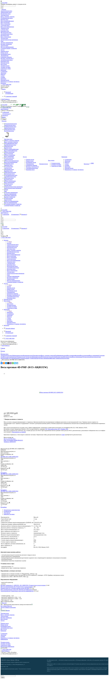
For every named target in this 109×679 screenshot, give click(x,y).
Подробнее (4, 472)
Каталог (9, 243)
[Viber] (10, 363)
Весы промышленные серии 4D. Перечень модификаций (16, 589)
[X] (8, 363)
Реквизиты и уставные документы (10, 638)
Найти (2, 677)
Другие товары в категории (8, 607)
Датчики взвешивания (44, 358)
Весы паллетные (84, 355)
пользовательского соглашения (67, 669)
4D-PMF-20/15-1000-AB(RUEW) (9, 456)
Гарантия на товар (6, 645)
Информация (4, 639)
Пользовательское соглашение (25, 668)
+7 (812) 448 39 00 (6, 84)
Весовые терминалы (56, 358)
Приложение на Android (18, 432)
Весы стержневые (94, 355)
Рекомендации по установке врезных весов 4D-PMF (15, 588)
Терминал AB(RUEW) (10, 441)
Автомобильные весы (58, 357)
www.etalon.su (59, 664)
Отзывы (3, 636)
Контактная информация (7, 646)
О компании (4, 633)
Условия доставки (5, 643)
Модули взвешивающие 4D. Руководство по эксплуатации (17, 586)
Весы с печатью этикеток (48, 355)
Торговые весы (37, 355)
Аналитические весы (6, 355)
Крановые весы (37, 357)
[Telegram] (17, 363)
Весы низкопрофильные (73, 355)
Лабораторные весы (17, 355)
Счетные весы (29, 357)
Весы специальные (77, 357)
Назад (10, 241)
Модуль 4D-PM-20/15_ (10, 439)
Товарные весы (21, 357)
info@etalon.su (5, 99)
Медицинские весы (46, 357)
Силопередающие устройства (28, 358)
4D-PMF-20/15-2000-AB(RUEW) (9, 474)
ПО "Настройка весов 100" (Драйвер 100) (56, 429)
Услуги (9, 286)
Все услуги (4, 629)
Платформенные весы (61, 355)
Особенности (7, 511)
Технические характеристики (12, 510)
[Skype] (15, 363)
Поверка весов (5, 623)
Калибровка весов (6, 626)
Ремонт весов (4, 625)
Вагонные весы (68, 357)
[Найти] (2, 8)
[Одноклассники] (4, 363)
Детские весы (86, 357)
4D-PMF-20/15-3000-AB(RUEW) (9, 491)
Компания (10, 312)
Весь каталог (4, 619)
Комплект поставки (9, 514)
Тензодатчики (65, 358)
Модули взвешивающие (13, 358)
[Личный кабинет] (1, 216)
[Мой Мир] (6, 363)
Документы (7, 512)
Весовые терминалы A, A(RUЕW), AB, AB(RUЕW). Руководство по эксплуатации (23, 585)
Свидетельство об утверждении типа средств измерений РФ (17, 591)
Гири (37, 358)
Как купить (10, 303)
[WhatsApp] (13, 363)
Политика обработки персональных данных (9, 668)
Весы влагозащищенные (10, 357)
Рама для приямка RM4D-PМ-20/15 (13, 440)
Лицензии (3, 635)
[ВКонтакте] (2, 363)
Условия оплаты (5, 642)
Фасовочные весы (28, 355)
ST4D (63, 434)
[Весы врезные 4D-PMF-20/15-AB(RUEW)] (57, 392)
